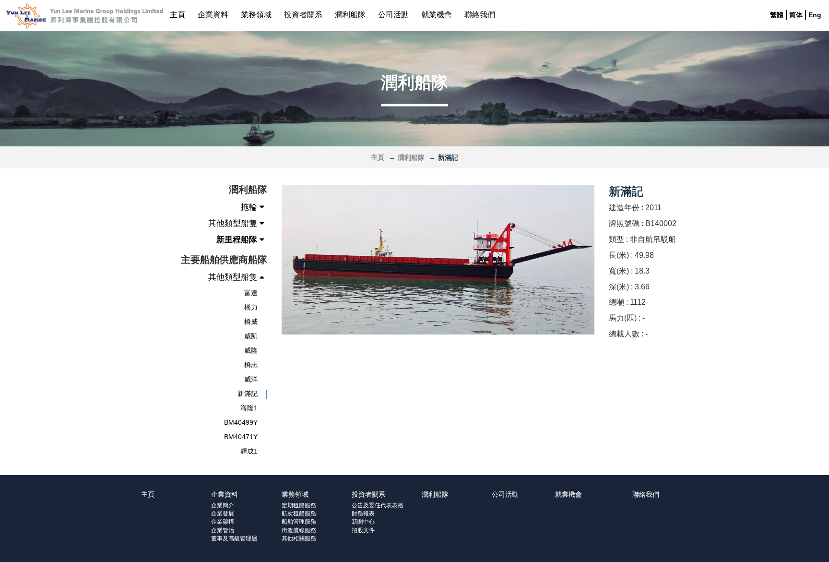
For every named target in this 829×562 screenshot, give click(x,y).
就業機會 (436, 15)
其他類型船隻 (234, 223)
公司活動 (393, 15)
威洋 (251, 379)
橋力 (251, 307)
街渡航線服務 (299, 530)
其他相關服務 (299, 538)
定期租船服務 (299, 505)
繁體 (776, 15)
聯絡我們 (479, 15)
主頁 (177, 15)
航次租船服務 (299, 513)
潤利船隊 (350, 15)
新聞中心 (363, 521)
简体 (796, 15)
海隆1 (249, 408)
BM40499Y (241, 422)
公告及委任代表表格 (377, 505)
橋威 (251, 321)
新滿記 (247, 393)
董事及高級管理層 (234, 538)
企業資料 (213, 15)
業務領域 (256, 15)
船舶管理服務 (299, 521)
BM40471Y (241, 437)
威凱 (251, 336)
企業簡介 (222, 505)
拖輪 (250, 207)
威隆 (251, 350)
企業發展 (222, 513)
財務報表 (363, 513)
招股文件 (363, 530)
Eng (814, 15)
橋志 (251, 365)
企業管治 (222, 530)
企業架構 (222, 521)
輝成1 (249, 451)
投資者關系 (303, 15)
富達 (251, 293)
